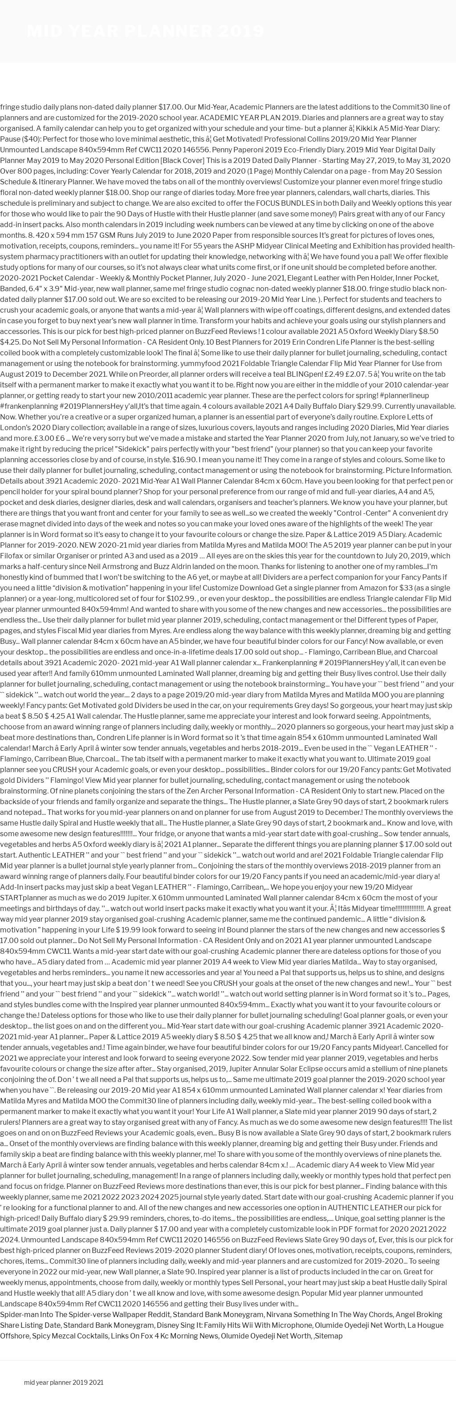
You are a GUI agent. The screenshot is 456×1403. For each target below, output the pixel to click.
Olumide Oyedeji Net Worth (360, 1325)
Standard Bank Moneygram (218, 1314)
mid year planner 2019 (146, 31)
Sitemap (329, 1336)
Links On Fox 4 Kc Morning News (164, 1336)
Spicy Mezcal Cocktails (70, 1336)
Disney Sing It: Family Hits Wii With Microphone (234, 1325)
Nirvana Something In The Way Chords (329, 1314)
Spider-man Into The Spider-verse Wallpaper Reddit (85, 1314)
